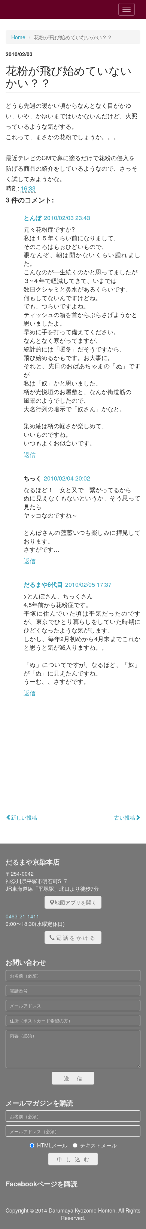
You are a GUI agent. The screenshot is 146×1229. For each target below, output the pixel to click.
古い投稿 (124, 817)
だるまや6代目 (43, 584)
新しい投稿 (24, 817)
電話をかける (76, 937)
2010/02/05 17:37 (88, 584)
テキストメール (98, 1145)
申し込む (75, 1159)
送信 (76, 1078)
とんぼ (33, 217)
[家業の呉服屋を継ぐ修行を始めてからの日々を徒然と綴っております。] (48, 9)
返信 (30, 454)
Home (18, 37)
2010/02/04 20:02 (67, 478)
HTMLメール (52, 1145)
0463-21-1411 (22, 916)
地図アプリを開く (76, 902)
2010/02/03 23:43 (67, 217)
